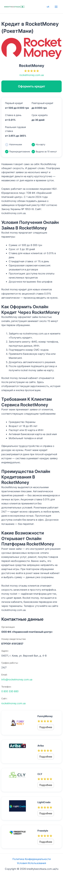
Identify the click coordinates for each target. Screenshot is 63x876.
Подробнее (45, 727)
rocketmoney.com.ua (31, 75)
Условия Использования (31, 863)
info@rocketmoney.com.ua (16, 679)
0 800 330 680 (9, 691)
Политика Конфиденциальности (31, 859)
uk (48, 6)
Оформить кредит (31, 86)
